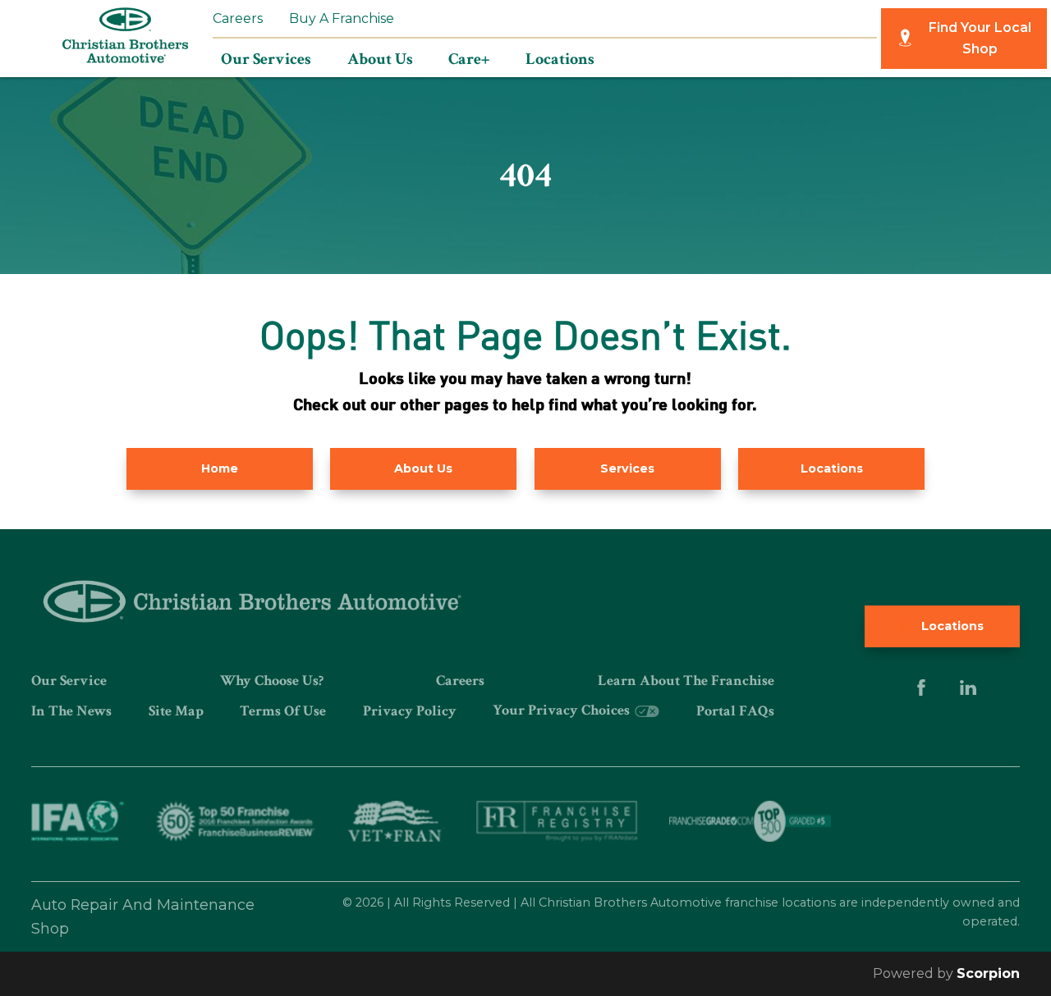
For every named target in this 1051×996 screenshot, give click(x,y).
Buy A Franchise (341, 18)
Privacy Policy (410, 710)
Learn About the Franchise (686, 680)
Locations (832, 468)
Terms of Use (283, 710)
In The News (71, 710)
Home (219, 468)
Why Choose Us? (272, 680)
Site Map (176, 710)
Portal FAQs (735, 710)
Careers (238, 18)
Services (627, 468)
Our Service (69, 680)
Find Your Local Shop (980, 38)
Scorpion (988, 973)
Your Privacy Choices (563, 710)
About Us (423, 468)
